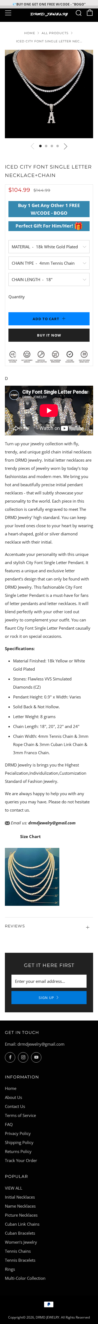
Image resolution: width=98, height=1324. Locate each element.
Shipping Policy (19, 1142)
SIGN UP (46, 997)
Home (29, 33)
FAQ (9, 1124)
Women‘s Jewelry (21, 1242)
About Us (13, 1097)
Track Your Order (21, 1160)
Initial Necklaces (20, 1197)
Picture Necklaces (21, 1215)
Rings (10, 1269)
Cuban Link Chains (22, 1224)
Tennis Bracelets (20, 1260)
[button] (40, 146)
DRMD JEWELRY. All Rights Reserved (63, 1317)
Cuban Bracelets (20, 1233)
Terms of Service (20, 1115)
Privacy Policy (18, 1133)
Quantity (16, 296)
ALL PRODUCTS (55, 33)
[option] (49, 94)
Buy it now (49, 335)
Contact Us (15, 1106)
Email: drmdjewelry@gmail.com (35, 1044)
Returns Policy (18, 1151)
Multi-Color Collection (25, 1278)
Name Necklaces (20, 1206)
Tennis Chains (18, 1251)
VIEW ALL (13, 1188)
